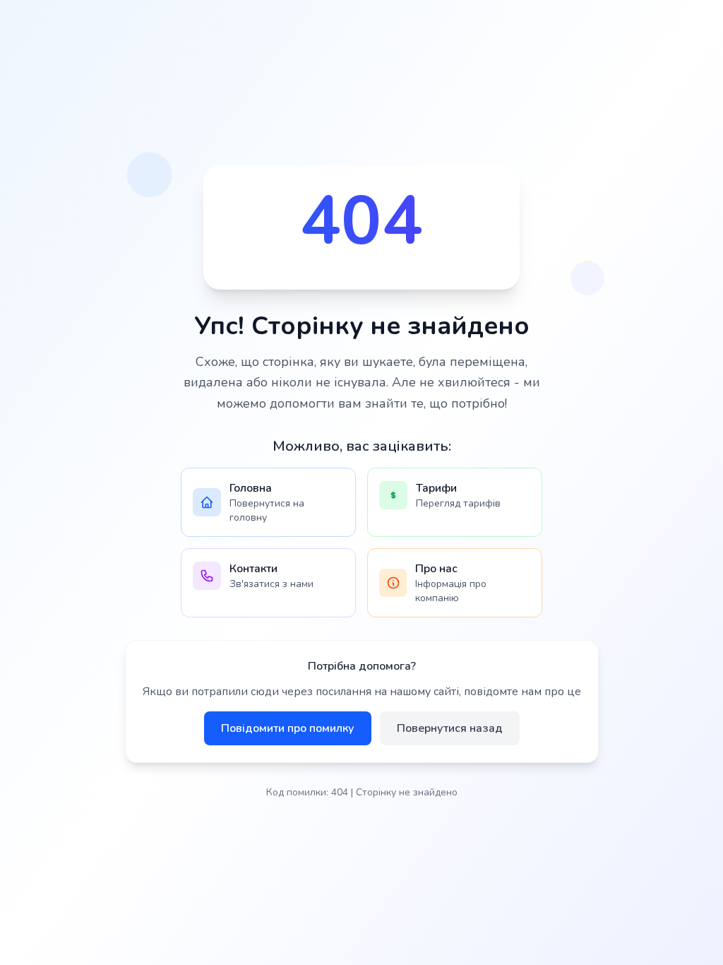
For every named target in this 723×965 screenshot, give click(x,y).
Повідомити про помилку (287, 728)
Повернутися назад (450, 728)
